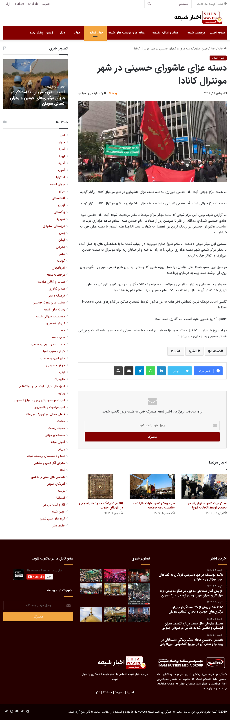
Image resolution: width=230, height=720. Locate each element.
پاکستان (59, 212)
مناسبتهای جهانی (54, 435)
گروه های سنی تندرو (52, 518)
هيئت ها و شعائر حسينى (49, 302)
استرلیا (60, 177)
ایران (61, 205)
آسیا (62, 149)
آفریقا (61, 163)
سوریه (61, 219)
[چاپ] (118, 370)
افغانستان (58, 198)
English (33, 4)
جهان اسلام (96, 32)
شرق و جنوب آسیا (54, 351)
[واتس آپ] (150, 370)
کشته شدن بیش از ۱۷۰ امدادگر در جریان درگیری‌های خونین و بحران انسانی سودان (37, 98)
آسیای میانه (58, 442)
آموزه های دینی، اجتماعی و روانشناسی (41, 386)
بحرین (60, 247)
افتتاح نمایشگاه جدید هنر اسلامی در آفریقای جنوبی (101, 505)
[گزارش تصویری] (139, 594)
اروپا (62, 156)
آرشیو (49, 32)
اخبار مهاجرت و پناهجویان (49, 407)
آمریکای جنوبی (55, 483)
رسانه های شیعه (54, 309)
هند (62, 330)
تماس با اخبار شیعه (114, 674)
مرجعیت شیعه (196, 32)
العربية (46, 4)
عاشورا (193, 351)
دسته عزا (214, 351)
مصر (62, 254)
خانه (221, 48)
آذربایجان (58, 267)
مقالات (61, 421)
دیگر (62, 32)
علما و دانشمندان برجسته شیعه (46, 456)
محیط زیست (56, 428)
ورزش (61, 449)
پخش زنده (36, 32)
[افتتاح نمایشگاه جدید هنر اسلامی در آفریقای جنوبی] (100, 486)
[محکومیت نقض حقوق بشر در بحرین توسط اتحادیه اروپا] (204, 486)
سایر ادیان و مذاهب (52, 358)
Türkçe (19, 4)
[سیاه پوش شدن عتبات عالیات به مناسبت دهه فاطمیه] (152, 486)
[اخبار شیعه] (194, 17)
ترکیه (62, 372)
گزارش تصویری (55, 323)
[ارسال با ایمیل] (128, 370)
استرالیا (60, 497)
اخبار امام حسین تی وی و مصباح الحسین (39, 400)
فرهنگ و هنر (57, 295)
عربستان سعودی (54, 226)
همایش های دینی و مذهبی (48, 477)
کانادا (174, 351)
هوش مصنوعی (55, 365)
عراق (62, 191)
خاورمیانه (59, 379)
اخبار (213, 48)
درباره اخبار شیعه (138, 674)
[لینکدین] (161, 370)
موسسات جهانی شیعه (50, 316)
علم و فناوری (57, 288)
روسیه (61, 490)
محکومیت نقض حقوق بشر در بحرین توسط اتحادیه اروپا (207, 505)
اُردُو (8, 4)
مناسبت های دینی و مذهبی (48, 344)
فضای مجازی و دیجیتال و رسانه (45, 414)
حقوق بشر (58, 525)
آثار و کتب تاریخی (53, 504)
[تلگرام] (139, 370)
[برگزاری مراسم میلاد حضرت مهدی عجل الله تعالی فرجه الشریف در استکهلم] (115, 575)
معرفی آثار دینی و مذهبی (49, 463)
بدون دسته (58, 337)
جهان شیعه (58, 511)
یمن (62, 233)
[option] (35, 84)
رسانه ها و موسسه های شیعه (126, 32)
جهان (77, 32)
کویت (61, 261)
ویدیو (61, 393)
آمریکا (61, 170)
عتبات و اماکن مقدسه (165, 32)
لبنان (61, 240)
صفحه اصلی (217, 32)
